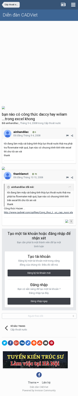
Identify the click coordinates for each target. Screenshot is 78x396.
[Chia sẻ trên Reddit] (34, 343)
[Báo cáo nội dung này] (67, 135)
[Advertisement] (39, 62)
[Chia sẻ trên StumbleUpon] (39, 343)
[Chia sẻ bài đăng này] (72, 135)
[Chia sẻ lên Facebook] (10, 343)
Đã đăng (26, 135)
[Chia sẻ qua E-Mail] (45, 343)
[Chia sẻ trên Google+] (16, 343)
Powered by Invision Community (39, 390)
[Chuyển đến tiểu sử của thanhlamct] (7, 175)
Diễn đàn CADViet (20, 15)
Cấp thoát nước (52, 123)
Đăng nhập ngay (39, 301)
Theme (32, 382)
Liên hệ (46, 382)
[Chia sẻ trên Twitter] (4, 343)
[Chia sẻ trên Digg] (22, 343)
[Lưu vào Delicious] (28, 343)
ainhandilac (12, 123)
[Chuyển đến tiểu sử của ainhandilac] (7, 133)
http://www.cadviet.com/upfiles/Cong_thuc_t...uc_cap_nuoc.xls (38, 212)
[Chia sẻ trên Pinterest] (51, 343)
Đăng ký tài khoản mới (39, 273)
